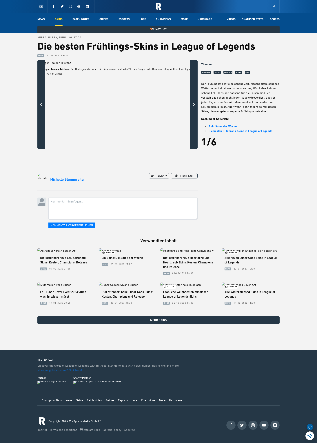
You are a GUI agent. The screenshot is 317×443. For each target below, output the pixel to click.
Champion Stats (252, 19)
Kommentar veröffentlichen (72, 225)
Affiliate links (92, 429)
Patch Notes (80, 19)
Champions (163, 19)
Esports (124, 19)
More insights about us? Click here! (60, 370)
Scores (275, 19)
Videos (231, 19)
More (184, 19)
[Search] (273, 6)
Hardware (205, 19)
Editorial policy (112, 429)
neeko (238, 72)
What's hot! (159, 29)
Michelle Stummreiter (67, 179)
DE (41, 6)
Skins (59, 19)
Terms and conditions (64, 429)
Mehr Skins (158, 320)
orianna (228, 72)
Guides (103, 19)
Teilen (160, 175)
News (41, 19)
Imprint (42, 429)
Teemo (217, 72)
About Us (130, 429)
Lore (143, 19)
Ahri (247, 72)
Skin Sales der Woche (223, 126)
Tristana (206, 72)
